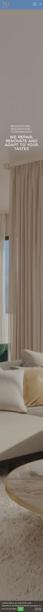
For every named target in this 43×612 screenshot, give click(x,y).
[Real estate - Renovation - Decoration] (5, 4)
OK (21, 609)
